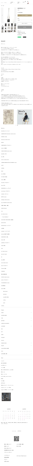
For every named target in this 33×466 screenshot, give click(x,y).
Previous (2, 15)
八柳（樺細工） (3, 285)
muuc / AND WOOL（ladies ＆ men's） (6, 202)
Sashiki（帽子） (3, 245)
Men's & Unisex (4, 291)
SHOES (2, 334)
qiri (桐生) (2, 228)
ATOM (20, 446)
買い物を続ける (20, 34)
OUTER (2, 312)
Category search (11, 2)
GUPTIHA (2, 168)
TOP (1, 5)
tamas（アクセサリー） (4, 265)
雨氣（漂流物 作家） (4, 274)
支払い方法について (7, 448)
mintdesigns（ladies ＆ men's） (5, 199)
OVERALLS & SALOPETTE (5, 323)
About (23, 2)
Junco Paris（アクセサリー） (5, 182)
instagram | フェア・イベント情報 (6, 387)
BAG (3, 5)
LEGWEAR (2, 337)
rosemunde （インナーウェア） (5, 231)
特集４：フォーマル (4, 374)
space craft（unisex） (4, 254)
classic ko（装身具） (4, 148)
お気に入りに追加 (24, 23)
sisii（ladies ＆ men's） (4, 251)
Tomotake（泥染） (4, 268)
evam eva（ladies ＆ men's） (5, 159)
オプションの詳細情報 (25, 15)
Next (15, 15)
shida (2, 248)
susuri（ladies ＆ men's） (4, 262)
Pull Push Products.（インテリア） (6, 225)
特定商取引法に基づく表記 (21, 32)
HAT (2, 331)
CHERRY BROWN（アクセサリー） (6, 145)
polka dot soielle (3, 222)
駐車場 (2, 378)
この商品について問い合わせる (22, 33)
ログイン (5, 459)
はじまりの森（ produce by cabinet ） (6, 376)
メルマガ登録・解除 (19, 444)
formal (3, 302)
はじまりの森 (3, 288)
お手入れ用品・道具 (4, 353)
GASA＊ (2, 165)
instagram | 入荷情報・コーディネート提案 (7, 389)
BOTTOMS (2, 320)
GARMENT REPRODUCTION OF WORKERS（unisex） (9, 162)
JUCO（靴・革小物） (4, 176)
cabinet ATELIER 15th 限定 (5, 348)
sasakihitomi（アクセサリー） (5, 242)
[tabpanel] (8, 116)
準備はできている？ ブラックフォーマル (7, 385)
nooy (2, 211)
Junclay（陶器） (3, 179)
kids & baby (4, 294)
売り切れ (24, 27)
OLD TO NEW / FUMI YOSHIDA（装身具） (7, 219)
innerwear (2, 340)
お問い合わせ (6, 461)
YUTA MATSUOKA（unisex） (5, 282)
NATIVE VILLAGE (4, 208)
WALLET (2, 345)
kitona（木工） (3, 185)
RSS (17, 446)
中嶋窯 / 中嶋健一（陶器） (5, 205)
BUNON (2, 142)
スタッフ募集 (3, 367)
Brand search (18, 2)
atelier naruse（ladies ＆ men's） (5, 139)
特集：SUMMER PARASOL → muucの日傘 (7, 369)
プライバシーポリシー (8, 452)
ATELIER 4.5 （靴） (4, 136)
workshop (2, 305)
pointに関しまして (3, 365)
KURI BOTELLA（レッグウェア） (6, 188)
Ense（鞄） (3, 156)
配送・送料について (7, 444)
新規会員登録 (6, 457)
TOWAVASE (3, 271)
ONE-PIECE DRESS (4, 315)
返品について (6, 446)
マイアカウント (7, 455)
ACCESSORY (3, 326)
